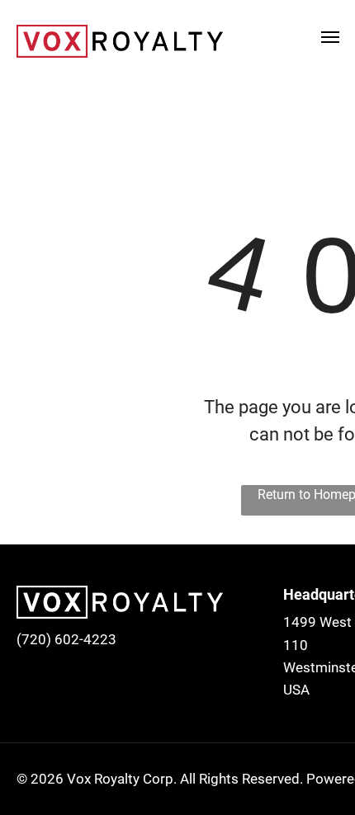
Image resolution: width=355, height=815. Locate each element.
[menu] (330, 37)
